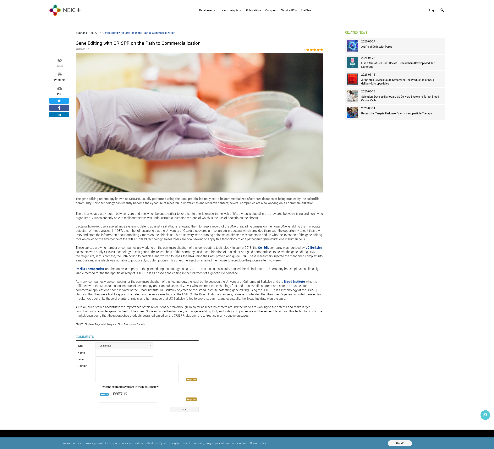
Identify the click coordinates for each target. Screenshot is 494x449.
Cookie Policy (258, 443)
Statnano (81, 33)
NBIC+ (95, 33)
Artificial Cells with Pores (376, 46)
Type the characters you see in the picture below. (130, 387)
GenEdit (263, 247)
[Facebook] (59, 108)
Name (81, 352)
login (432, 10)
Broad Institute (294, 281)
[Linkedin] (59, 114)
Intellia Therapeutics (90, 269)
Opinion (82, 366)
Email (81, 359)
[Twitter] (59, 101)
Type (80, 346)
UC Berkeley (313, 247)
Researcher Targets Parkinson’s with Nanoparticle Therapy (396, 113)
